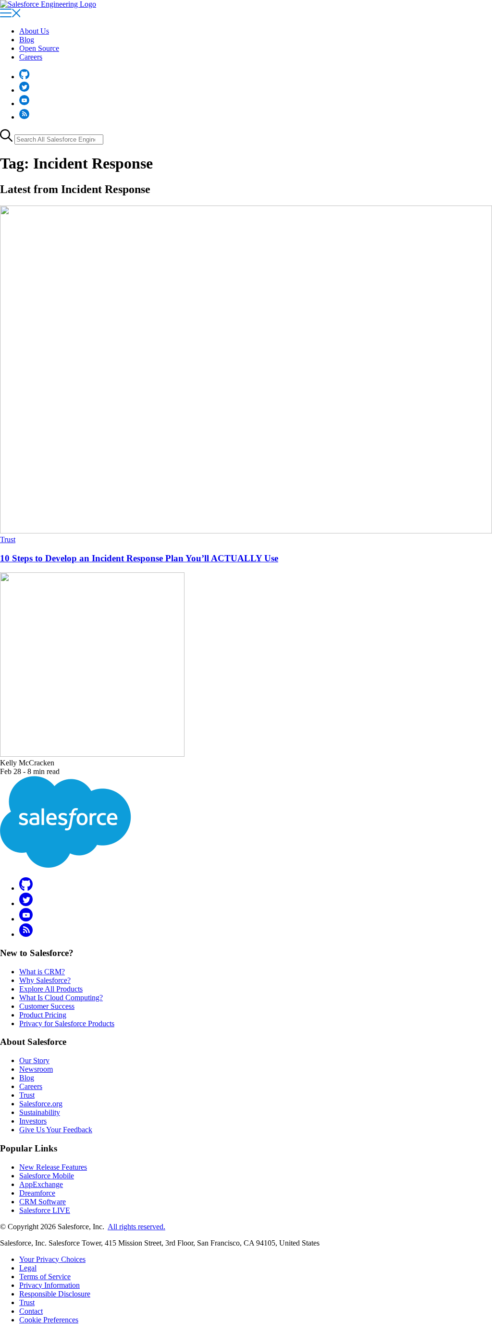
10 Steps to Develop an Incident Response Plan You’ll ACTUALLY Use (139, 558)
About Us (34, 31)
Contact (31, 1311)
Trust (7, 539)
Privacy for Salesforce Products (66, 1023)
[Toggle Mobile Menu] (10, 15)
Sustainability (39, 1112)
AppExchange (41, 1184)
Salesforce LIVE (44, 1210)
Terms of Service (45, 1276)
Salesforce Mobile (46, 1176)
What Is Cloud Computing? (61, 997)
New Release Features (53, 1167)
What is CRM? (42, 972)
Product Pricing (42, 1015)
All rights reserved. (136, 1227)
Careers (30, 57)
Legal (28, 1268)
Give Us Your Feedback (55, 1130)
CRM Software (42, 1202)
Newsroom (36, 1069)
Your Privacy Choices (52, 1259)
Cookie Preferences (48, 1320)
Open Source (39, 48)
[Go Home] (48, 4)
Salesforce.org (40, 1104)
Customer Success (46, 1006)
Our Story (34, 1060)
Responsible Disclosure (54, 1294)
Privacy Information (49, 1285)
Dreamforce (37, 1193)
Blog (26, 40)
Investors (33, 1121)
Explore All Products (51, 989)
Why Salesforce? (45, 980)
